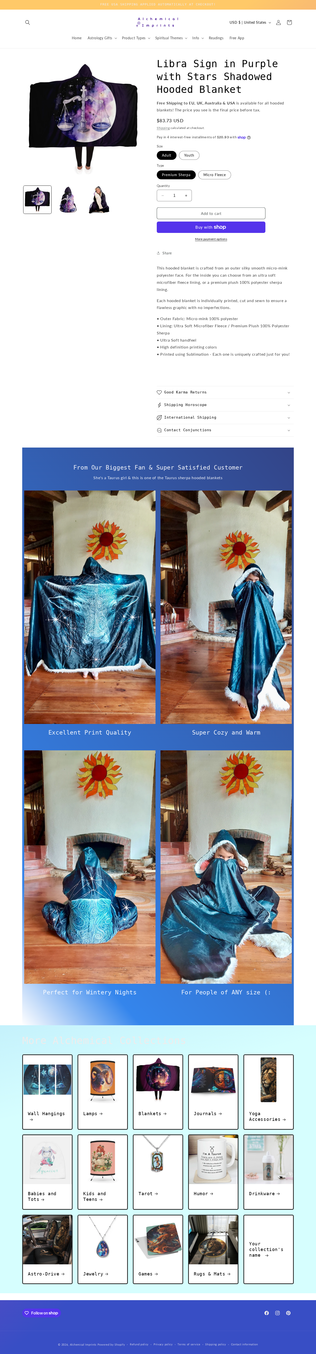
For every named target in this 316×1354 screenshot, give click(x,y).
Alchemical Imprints (83, 1344)
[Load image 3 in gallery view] (98, 200)
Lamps (90, 1113)
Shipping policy (215, 1344)
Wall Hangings (46, 1113)
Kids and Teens (94, 1196)
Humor (201, 1193)
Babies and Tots (42, 1196)
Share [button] (167, 253)
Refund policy (139, 1344)
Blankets (149, 1113)
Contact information (244, 1344)
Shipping (163, 128)
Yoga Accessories (265, 1116)
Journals (205, 1113)
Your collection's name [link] (266, 1249)
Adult (166, 155)
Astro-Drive (43, 1273)
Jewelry (93, 1273)
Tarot (145, 1193)
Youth (189, 155)
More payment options (211, 239)
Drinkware (262, 1193)
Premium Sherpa (176, 175)
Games (145, 1273)
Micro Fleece (214, 175)
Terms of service (189, 1344)
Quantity (163, 186)
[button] (27, 22)
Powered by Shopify (111, 1344)
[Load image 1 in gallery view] (37, 200)
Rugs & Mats (209, 1273)
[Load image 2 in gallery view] (68, 200)
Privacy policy (163, 1344)
